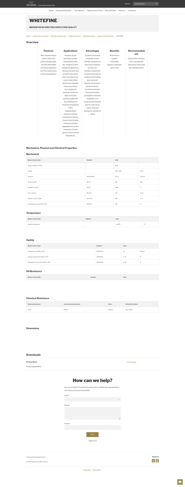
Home (28, 36)
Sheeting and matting (58, 36)
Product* (66, 395)
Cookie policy (87, 470)
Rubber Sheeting (75, 36)
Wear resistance (89, 36)
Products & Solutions (40, 36)
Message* (67, 405)
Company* (67, 423)
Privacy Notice (97, 470)
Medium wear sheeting (106, 36)
